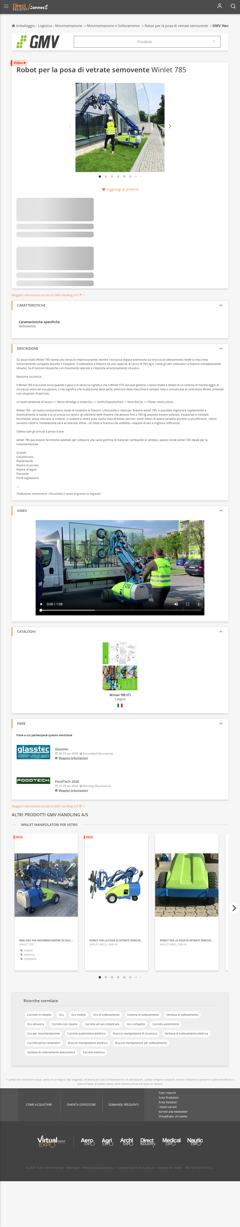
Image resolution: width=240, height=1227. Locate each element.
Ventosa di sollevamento (182, 1015)
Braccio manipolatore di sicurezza (135, 1033)
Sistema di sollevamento (143, 1015)
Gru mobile (78, 1015)
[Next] (169, 126)
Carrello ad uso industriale (102, 1024)
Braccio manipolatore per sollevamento (141, 1043)
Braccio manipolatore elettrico (88, 1043)
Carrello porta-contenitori (43, 1043)
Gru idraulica (35, 1024)
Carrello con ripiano (64, 1024)
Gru (61, 1015)
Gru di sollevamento (106, 1015)
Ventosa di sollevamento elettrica (186, 1033)
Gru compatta (136, 1024)
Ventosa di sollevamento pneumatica (51, 1052)
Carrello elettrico (94, 1052)
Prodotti (144, 41)
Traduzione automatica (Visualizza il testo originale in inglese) (58, 494)
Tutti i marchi (167, 1093)
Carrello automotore (165, 1024)
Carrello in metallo (39, 1015)
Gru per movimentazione (43, 1033)
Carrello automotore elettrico (86, 1033)
